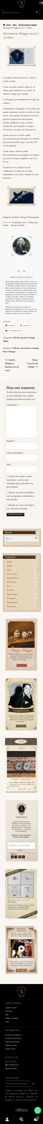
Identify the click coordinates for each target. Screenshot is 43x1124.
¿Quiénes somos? (11, 1008)
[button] (37, 1110)
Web (9, 464)
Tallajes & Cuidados (11, 1018)
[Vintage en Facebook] (16, 857)
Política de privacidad (12, 1042)
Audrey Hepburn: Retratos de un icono (12, 365)
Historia (22, 566)
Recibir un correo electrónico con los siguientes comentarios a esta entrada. (21, 496)
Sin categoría (21, 598)
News (21, 586)
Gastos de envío (10, 1049)
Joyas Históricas (21, 578)
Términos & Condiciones (13, 1035)
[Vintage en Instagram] (20, 857)
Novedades (21, 590)
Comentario (12, 405)
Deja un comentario (17, 225)
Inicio (8, 25)
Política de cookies (11, 1045)
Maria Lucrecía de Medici (33, 363)
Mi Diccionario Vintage (28, 25)
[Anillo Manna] (27, 878)
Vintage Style (22, 606)
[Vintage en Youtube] (23, 857)
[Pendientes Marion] (14, 891)
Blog (14, 25)
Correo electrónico (15, 453)
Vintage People (22, 602)
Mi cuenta (7, 1119)
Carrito (33, 1117)
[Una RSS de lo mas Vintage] (12, 857)
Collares (16, 348)
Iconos (22, 570)
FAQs (7, 1022)
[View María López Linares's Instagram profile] (19, 271)
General (21, 562)
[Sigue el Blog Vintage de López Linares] (26, 1111)
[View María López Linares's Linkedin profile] (24, 271)
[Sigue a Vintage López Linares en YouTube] (23, 1111)
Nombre (11, 441)
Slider (5, 341)
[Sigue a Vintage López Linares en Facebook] (17, 1111)
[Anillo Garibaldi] (14, 878)
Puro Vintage (9, 351)
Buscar (21, 1119)
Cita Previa (8, 1011)
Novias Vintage (21, 594)
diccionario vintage (30, 348)
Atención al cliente (11, 1068)
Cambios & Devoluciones (13, 1038)
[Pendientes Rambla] (27, 891)
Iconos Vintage (21, 574)
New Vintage (21, 582)
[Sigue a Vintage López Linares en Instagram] (20, 1111)
